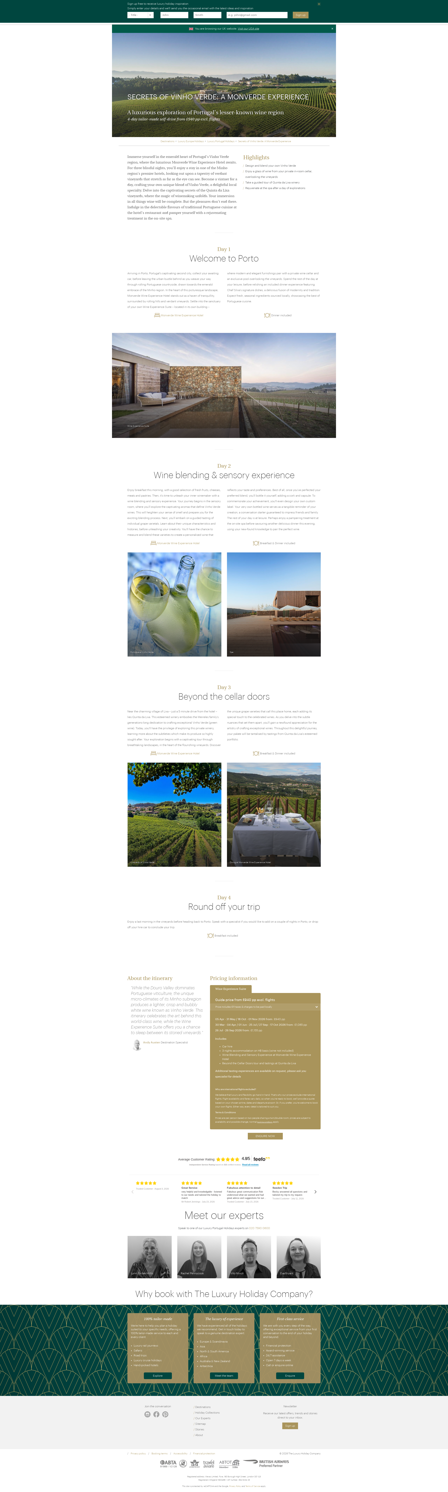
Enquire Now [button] (265, 1136)
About (199, 1435)
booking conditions (264, 1122)
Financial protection (204, 1453)
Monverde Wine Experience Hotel (182, 315)
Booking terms (160, 1453)
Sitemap (200, 1424)
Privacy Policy (235, 1486)
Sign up (301, 15)
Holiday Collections (207, 1412)
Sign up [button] (290, 1425)
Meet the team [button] (224, 1375)
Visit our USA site (248, 28)
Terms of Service (253, 1486)
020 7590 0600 (259, 1228)
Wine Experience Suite (230, 989)
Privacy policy (138, 1453)
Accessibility (180, 1453)
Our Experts (202, 1418)
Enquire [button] (290, 1375)
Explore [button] (158, 1375)
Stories (199, 1429)
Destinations (203, 1407)
